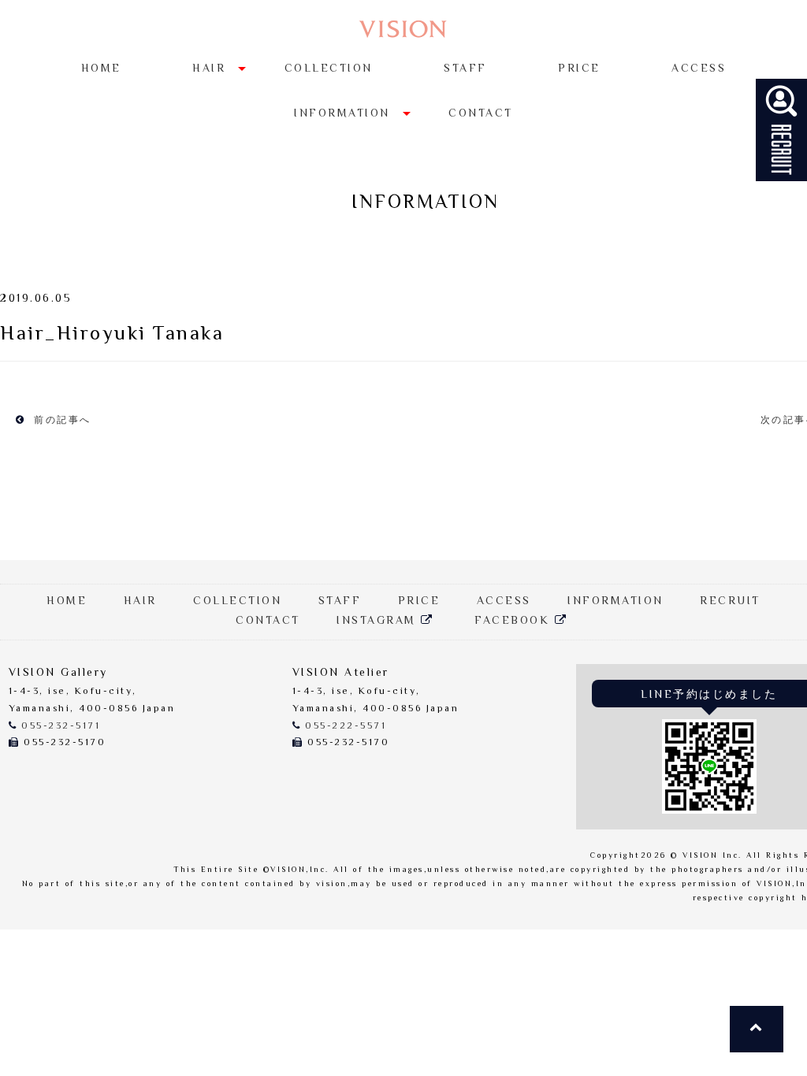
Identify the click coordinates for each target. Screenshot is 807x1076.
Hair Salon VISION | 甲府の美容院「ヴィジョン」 (403, 29)
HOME (101, 69)
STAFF (465, 69)
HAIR (208, 69)
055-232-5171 (60, 726)
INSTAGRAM (379, 621)
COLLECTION (328, 69)
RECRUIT (730, 601)
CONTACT (480, 114)
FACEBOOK (514, 621)
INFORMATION (342, 114)
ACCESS (698, 69)
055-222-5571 (345, 726)
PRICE (579, 69)
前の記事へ (60, 421)
